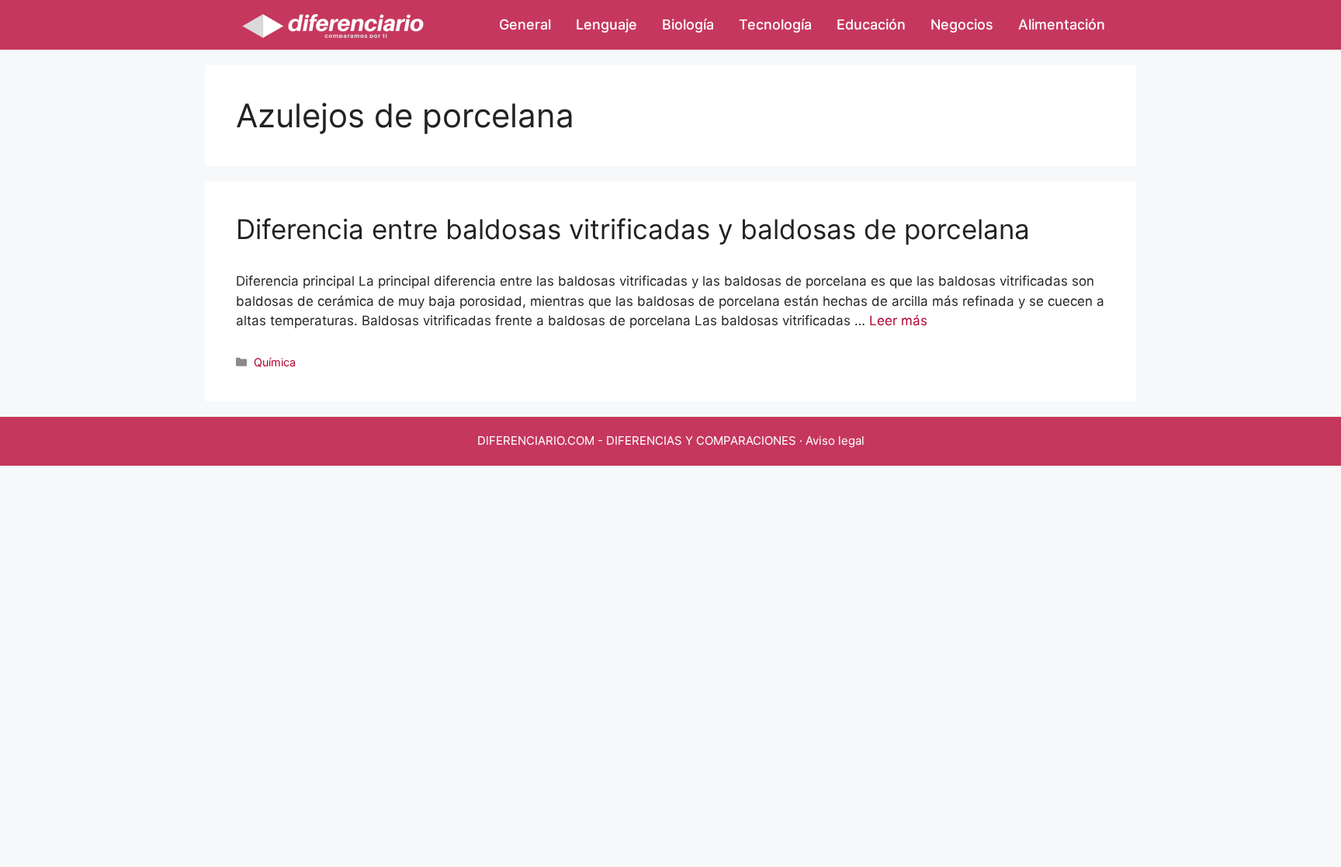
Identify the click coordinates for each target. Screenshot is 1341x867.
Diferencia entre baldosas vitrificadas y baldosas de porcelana (633, 229)
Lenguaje (606, 24)
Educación (871, 24)
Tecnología (775, 24)
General (525, 24)
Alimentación (1061, 24)
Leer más (898, 320)
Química (275, 362)
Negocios (961, 24)
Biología (688, 24)
